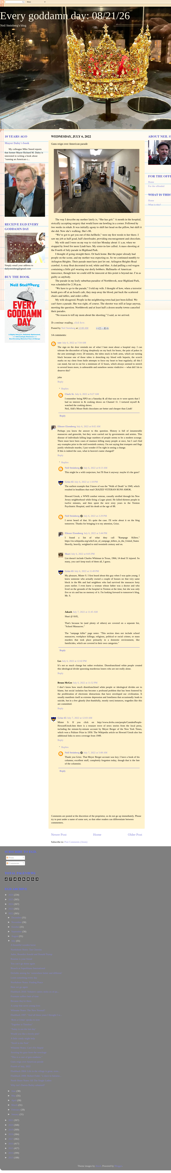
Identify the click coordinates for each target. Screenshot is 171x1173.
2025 (11, 899)
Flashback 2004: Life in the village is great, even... (35, 1071)
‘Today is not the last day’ (23, 1029)
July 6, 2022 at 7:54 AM (74, 342)
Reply (60, 381)
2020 (11, 1125)
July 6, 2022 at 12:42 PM (74, 661)
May (13, 1095)
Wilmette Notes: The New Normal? (28, 1010)
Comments (13, 863)
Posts (11, 857)
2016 (11, 1143)
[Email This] (97, 328)
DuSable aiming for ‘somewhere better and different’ (36, 973)
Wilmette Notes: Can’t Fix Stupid (27, 1047)
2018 (11, 1134)
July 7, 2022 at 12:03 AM (79, 718)
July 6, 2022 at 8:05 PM (83, 553)
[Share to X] (102, 328)
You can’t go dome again (23, 963)
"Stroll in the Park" (20, 1043)
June (13, 1091)
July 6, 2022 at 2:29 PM (95, 516)
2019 (11, 1129)
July (13, 940)
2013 (11, 1157)
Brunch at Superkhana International (28, 968)
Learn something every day (24, 977)
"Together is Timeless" (22, 1024)
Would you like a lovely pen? (25, 1033)
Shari (67, 553)
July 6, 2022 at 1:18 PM (86, 481)
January (15, 1114)
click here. (79, 322)
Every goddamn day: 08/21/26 (65, 15)
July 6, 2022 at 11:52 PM (85, 682)
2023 (11, 908)
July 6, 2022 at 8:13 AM (95, 467)
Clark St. (69, 394)
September (16, 931)
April (14, 1100)
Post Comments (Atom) (75, 842)
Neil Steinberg (72, 467)
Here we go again (19, 987)
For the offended (156, 186)
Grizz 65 (69, 481)
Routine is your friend (21, 959)
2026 (11, 894)
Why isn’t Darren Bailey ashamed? (28, 1085)
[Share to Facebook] (105, 328)
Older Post (135, 834)
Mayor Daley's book (17, 143)
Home (97, 834)
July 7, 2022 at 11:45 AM (85, 612)
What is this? (154, 204)
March (14, 1105)
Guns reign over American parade (27, 1061)
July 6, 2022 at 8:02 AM (88, 426)
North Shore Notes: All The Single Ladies (31, 1080)
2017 (11, 1139)
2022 (11, 913)
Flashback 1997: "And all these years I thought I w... (36, 1015)
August (15, 936)
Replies (65, 388)
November (16, 922)
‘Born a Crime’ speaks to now (25, 1019)
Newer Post (59, 834)
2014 (11, 1153)
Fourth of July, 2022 (20, 1066)
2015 (11, 1148)
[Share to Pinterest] (107, 328)
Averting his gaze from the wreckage (28, 1052)
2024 (11, 904)
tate (59, 342)
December (16, 917)
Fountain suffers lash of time (25, 996)
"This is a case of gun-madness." (26, 1057)
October (15, 927)
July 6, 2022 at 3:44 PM (95, 533)
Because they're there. (21, 1001)
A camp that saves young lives (25, 1005)
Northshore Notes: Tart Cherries (26, 949)
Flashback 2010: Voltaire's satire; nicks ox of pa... (35, 991)
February (16, 1109)
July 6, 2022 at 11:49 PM (86, 571)
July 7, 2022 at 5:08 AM (95, 752)
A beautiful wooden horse (23, 945)
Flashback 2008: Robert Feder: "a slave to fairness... (36, 1075)
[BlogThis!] (100, 328)
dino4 (98, 1166)
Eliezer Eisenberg (67, 426)
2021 (11, 1120)
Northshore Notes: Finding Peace (27, 982)
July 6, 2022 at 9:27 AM (87, 394)
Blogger (118, 1166)
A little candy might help (23, 1038)
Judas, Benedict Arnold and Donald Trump (31, 954)
